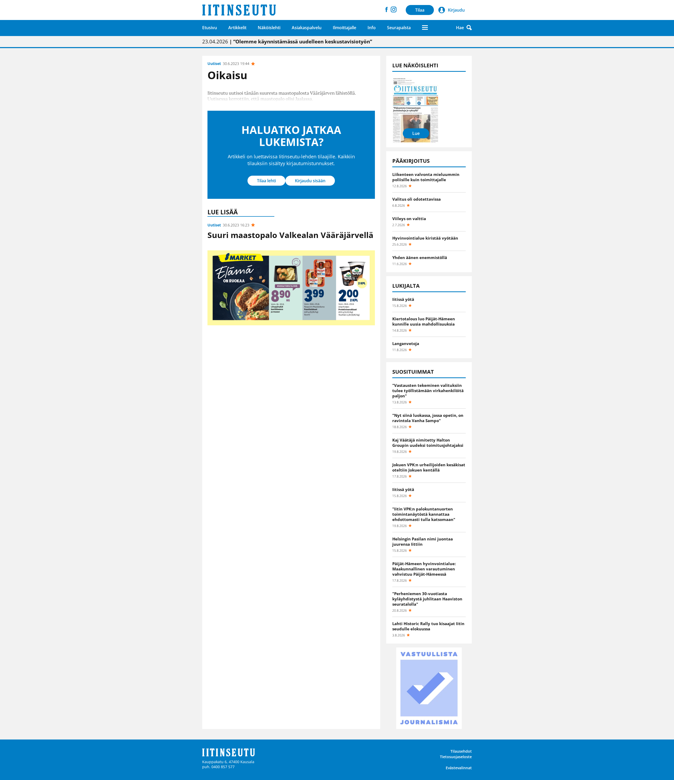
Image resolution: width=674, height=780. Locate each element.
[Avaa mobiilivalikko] (425, 27)
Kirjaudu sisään (310, 181)
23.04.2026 (287, 41)
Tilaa (419, 10)
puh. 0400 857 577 (218, 766)
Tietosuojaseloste (456, 756)
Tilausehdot (461, 751)
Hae (460, 28)
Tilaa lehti (266, 181)
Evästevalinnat (459, 767)
